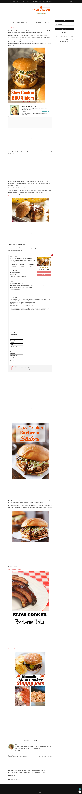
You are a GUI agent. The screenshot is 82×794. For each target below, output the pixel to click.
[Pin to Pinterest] (35, 740)
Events (28, 1)
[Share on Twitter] (34, 740)
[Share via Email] (36, 740)
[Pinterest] (71, 1)
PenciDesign (51, 789)
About (14, 1)
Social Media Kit (42, 1)
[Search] (73, 1)
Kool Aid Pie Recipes (34, 1)
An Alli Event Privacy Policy (14, 779)
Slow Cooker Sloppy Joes (14, 648)
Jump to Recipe (13, 27)
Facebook (40, 369)
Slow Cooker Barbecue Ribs (14, 569)
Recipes (23, 1)
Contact (18, 1)
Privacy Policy (48, 1)
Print (44, 272)
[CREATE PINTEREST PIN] (52, 255)
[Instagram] (70, 1)
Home (10, 1)
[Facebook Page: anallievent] (12, 368)
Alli (28, 24)
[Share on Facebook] (33, 740)
